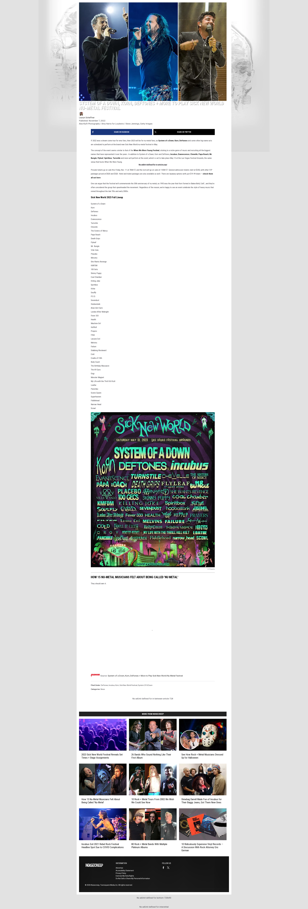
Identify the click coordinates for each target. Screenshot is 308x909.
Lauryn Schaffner (87, 117)
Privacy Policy (121, 873)
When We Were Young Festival (146, 150)
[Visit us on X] (169, 867)
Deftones (183, 140)
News (103, 689)
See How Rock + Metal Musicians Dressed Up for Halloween (202, 756)
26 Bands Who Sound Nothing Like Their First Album (151, 756)
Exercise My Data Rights (125, 876)
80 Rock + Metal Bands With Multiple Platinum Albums (149, 846)
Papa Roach (204, 154)
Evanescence (183, 154)
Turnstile (116, 158)
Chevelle (194, 154)
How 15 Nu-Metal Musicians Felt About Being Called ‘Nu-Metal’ (100, 801)
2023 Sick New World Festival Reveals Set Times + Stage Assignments (102, 756)
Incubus (173, 154)
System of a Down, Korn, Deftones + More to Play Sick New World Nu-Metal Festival (145, 676)
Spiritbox (108, 158)
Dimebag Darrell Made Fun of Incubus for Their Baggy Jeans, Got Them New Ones (201, 801)
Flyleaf (100, 158)
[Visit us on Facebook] (164, 867)
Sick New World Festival (128, 685)
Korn (177, 140)
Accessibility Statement (125, 871)
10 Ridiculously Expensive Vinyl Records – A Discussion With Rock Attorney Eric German (202, 847)
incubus (112, 685)
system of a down (145, 685)
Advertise (119, 868)
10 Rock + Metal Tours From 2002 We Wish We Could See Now (152, 801)
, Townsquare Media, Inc (108, 885)
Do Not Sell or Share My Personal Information (133, 878)
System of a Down (166, 140)
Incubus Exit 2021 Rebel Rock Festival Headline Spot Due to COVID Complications (102, 846)
